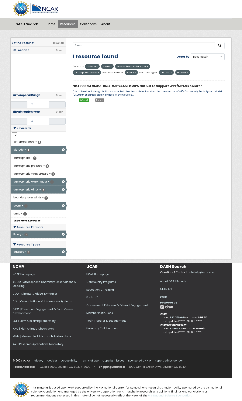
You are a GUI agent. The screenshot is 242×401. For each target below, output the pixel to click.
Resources (67, 24)
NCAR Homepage (24, 274)
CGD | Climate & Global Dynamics (35, 294)
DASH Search (27, 24)
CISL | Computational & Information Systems (42, 301)
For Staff (92, 297)
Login (163, 297)
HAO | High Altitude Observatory (33, 329)
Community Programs (101, 282)
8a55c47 (176, 328)
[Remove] (97, 66)
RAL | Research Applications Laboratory (38, 344)
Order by (183, 57)
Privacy (38, 360)
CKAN (166, 307)
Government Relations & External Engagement (117, 305)
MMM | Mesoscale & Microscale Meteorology (42, 336)
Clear (59, 50)
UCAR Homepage (97, 274)
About (105, 24)
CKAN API (166, 289)
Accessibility (69, 360)
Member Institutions (99, 313)
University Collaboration (102, 328)
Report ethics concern (170, 360)
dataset (84, 100)
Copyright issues (113, 360)
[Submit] (220, 45)
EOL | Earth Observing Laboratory (34, 321)
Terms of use (90, 360)
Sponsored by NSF (139, 360)
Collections (88, 24)
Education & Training (100, 290)
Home (51, 24)
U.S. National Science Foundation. (170, 395)
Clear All (58, 43)
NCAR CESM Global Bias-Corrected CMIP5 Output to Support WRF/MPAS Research (137, 86)
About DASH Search (173, 281)
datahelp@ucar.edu (201, 272)
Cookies (52, 360)
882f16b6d (177, 317)
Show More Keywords (26, 220)
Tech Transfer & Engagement (106, 321)
